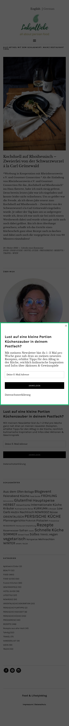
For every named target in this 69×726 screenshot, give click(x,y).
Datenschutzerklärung (17, 394)
